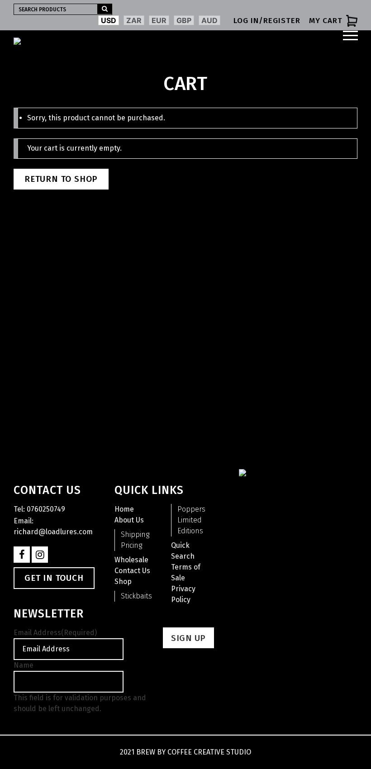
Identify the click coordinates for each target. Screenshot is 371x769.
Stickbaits (136, 596)
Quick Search (183, 550)
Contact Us (132, 570)
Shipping (135, 534)
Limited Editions (190, 525)
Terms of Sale (185, 572)
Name (23, 665)
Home (124, 509)
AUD (209, 20)
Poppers (191, 509)
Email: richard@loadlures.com (53, 526)
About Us (129, 520)
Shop (123, 581)
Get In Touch (54, 578)
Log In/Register (266, 20)
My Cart (325, 20)
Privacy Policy (183, 594)
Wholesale (131, 559)
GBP (183, 20)
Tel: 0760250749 (39, 509)
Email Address (55, 632)
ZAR (134, 20)
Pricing (131, 545)
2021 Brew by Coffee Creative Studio (185, 752)
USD (108, 20)
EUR (159, 20)
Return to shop (61, 179)
